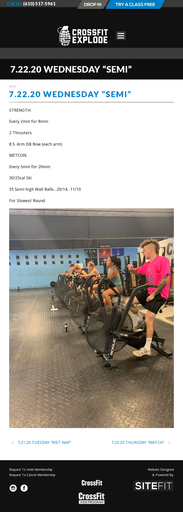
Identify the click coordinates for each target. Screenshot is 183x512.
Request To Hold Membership (30, 469)
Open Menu (121, 35)
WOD (12, 86)
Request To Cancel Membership (32, 475)
